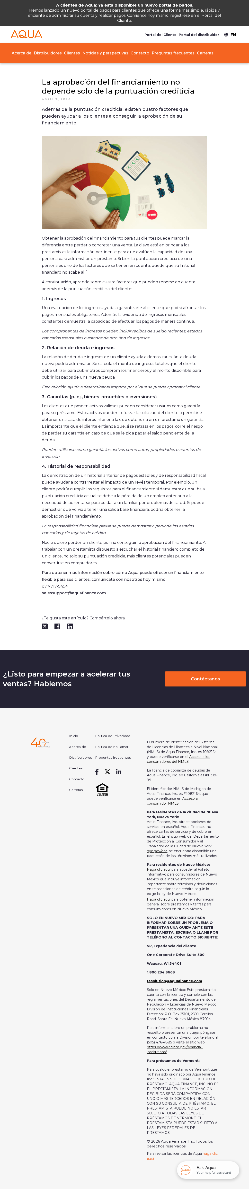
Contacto (140, 53)
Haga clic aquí (158, 869)
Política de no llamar (111, 747)
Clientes (72, 53)
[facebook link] (97, 772)
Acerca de (21, 53)
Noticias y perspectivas (105, 53)
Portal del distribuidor (199, 35)
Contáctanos (205, 679)
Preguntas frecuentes (173, 53)
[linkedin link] (118, 772)
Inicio (73, 736)
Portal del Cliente (160, 35)
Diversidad (212, 60)
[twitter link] (107, 772)
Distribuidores (48, 53)
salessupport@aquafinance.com (74, 593)
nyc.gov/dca (157, 851)
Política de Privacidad (112, 736)
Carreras (205, 53)
